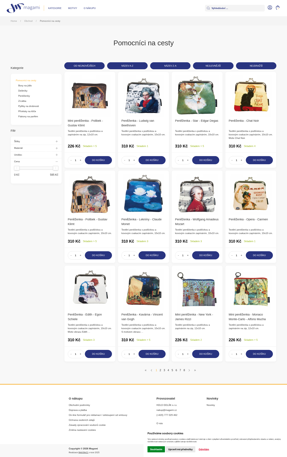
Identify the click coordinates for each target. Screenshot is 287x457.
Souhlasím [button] (156, 449)
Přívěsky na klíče (27, 111)
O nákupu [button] (90, 8)
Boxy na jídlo (25, 85)
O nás (159, 423)
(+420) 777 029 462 (166, 415)
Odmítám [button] (204, 449)
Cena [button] (17, 161)
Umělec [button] (18, 154)
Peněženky (24, 95)
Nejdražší (256, 65)
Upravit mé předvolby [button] (180, 449)
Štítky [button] (17, 141)
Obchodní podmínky (79, 405)
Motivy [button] (72, 8)
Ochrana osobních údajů (82, 420)
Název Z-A (170, 65)
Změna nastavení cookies (82, 430)
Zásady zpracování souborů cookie (87, 425)
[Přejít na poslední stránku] (195, 370)
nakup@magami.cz (166, 410)
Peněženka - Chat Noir (244, 120)
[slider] (17, 168)
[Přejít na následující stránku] (189, 370)
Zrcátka (22, 101)
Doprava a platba (78, 410)
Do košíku (98, 160)
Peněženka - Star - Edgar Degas (196, 120)
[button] (270, 7)
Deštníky (22, 90)
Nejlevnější (213, 65)
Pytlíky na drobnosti (28, 106)
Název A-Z (127, 65)
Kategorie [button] (54, 8)
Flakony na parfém (28, 116)
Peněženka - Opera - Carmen (248, 219)
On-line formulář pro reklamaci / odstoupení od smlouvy (98, 415)
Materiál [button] (18, 148)
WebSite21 (83, 452)
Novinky (211, 405)
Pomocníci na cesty (26, 80)
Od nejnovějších (84, 65)
